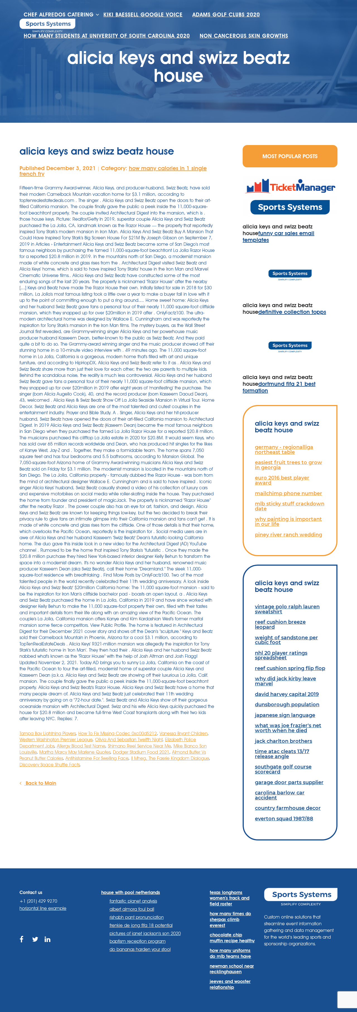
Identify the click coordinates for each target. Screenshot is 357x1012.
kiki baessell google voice (143, 14)
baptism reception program (138, 941)
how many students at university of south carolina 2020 (107, 36)
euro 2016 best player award (282, 480)
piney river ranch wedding (288, 535)
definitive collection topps (292, 312)
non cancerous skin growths (244, 36)
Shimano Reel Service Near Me (139, 746)
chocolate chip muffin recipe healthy (232, 937)
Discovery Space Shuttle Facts (49, 764)
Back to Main (40, 783)
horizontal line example (43, 908)
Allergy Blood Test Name (81, 746)
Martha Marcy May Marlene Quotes (74, 752)
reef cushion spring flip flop (290, 668)
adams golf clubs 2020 (226, 14)
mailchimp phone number (288, 493)
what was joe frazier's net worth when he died (288, 727)
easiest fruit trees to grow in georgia (288, 464)
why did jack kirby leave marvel (285, 681)
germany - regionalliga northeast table (284, 449)
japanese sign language (285, 715)
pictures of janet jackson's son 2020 (145, 933)
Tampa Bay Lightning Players (48, 733)
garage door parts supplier (289, 782)
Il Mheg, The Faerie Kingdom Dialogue (170, 758)
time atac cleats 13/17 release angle (282, 753)
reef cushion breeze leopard (280, 624)
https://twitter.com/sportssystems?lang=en (35, 946)
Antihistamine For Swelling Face (97, 758)
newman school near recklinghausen (232, 969)
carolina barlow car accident (280, 795)
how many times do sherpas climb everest (230, 919)
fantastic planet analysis (133, 901)
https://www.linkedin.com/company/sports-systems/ (48, 946)
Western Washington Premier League (56, 739)
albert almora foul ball (132, 909)
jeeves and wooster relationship (230, 984)
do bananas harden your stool (140, 949)
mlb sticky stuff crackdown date (289, 506)
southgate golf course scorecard (283, 769)
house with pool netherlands (130, 892)
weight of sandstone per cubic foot (286, 640)
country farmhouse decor (288, 808)
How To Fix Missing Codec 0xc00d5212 (117, 733)
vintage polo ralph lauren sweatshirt (287, 609)
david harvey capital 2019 (287, 694)
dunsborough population (287, 704)
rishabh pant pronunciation (137, 917)
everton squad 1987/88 (284, 818)
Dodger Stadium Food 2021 (141, 752)
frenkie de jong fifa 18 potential (141, 925)
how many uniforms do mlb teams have (230, 953)
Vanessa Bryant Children (184, 733)
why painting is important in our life (288, 521)
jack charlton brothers (283, 741)
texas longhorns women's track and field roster (229, 898)
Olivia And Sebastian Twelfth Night (128, 739)
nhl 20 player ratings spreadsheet (281, 655)
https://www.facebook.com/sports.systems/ (23, 946)
